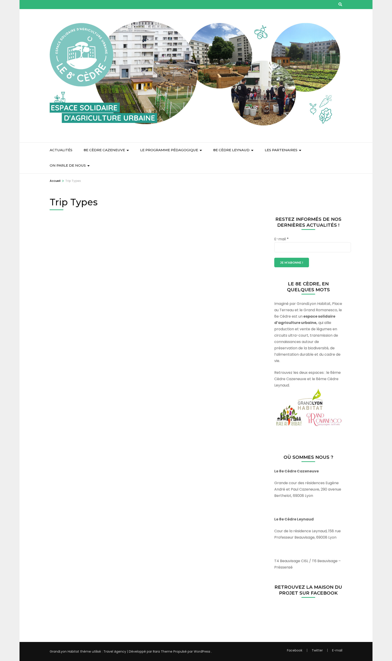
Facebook (294, 650)
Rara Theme (162, 651)
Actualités (61, 150)
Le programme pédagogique (169, 150)
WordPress (202, 651)
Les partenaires (281, 150)
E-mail (281, 239)
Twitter (317, 650)
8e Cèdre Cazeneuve (104, 150)
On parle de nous (68, 165)
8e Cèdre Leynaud (231, 150)
